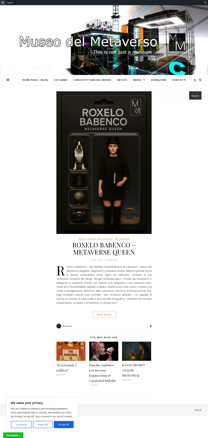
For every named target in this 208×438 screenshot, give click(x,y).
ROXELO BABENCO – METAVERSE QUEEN (104, 248)
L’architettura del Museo (92, 79)
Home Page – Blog (35, 79)
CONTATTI (179, 79)
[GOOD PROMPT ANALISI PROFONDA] (133, 370)
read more (104, 314)
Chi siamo (61, 79)
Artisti (122, 79)
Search (195, 95)
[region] (42, 414)
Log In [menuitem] (10, 2)
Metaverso (122, 239)
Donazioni (158, 79)
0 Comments (111, 259)
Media (137, 79)
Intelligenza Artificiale (95, 239)
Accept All (63, 424)
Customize (21, 424)
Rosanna (67, 326)
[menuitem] (3, 2)
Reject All (43, 424)
